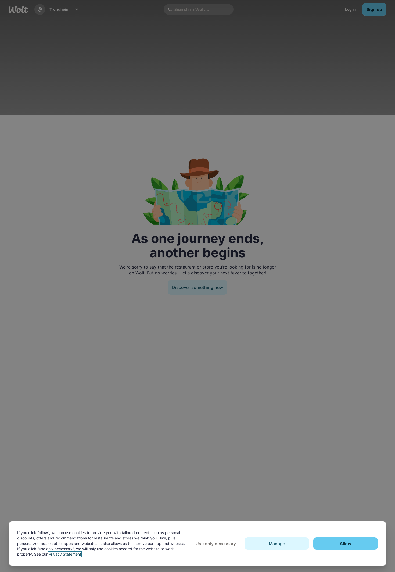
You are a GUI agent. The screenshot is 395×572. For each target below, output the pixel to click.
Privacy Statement (65, 554)
